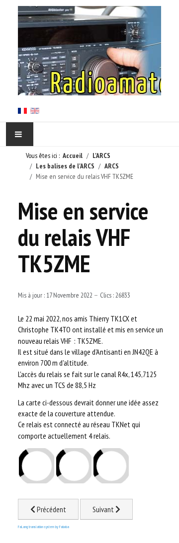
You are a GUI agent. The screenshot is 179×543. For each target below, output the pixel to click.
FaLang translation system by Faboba (43, 526)
